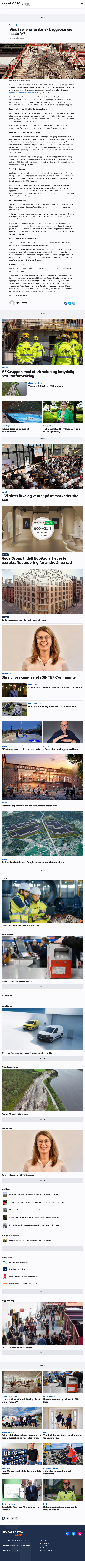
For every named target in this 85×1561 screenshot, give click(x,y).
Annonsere (44, 1543)
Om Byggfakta (46, 1550)
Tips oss (43, 1540)
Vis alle (42, 987)
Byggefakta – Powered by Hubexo (22, 93)
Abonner (43, 1545)
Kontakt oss (45, 1548)
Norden (12, 25)
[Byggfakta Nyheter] (11, 4)
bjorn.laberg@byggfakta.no (20, 1545)
